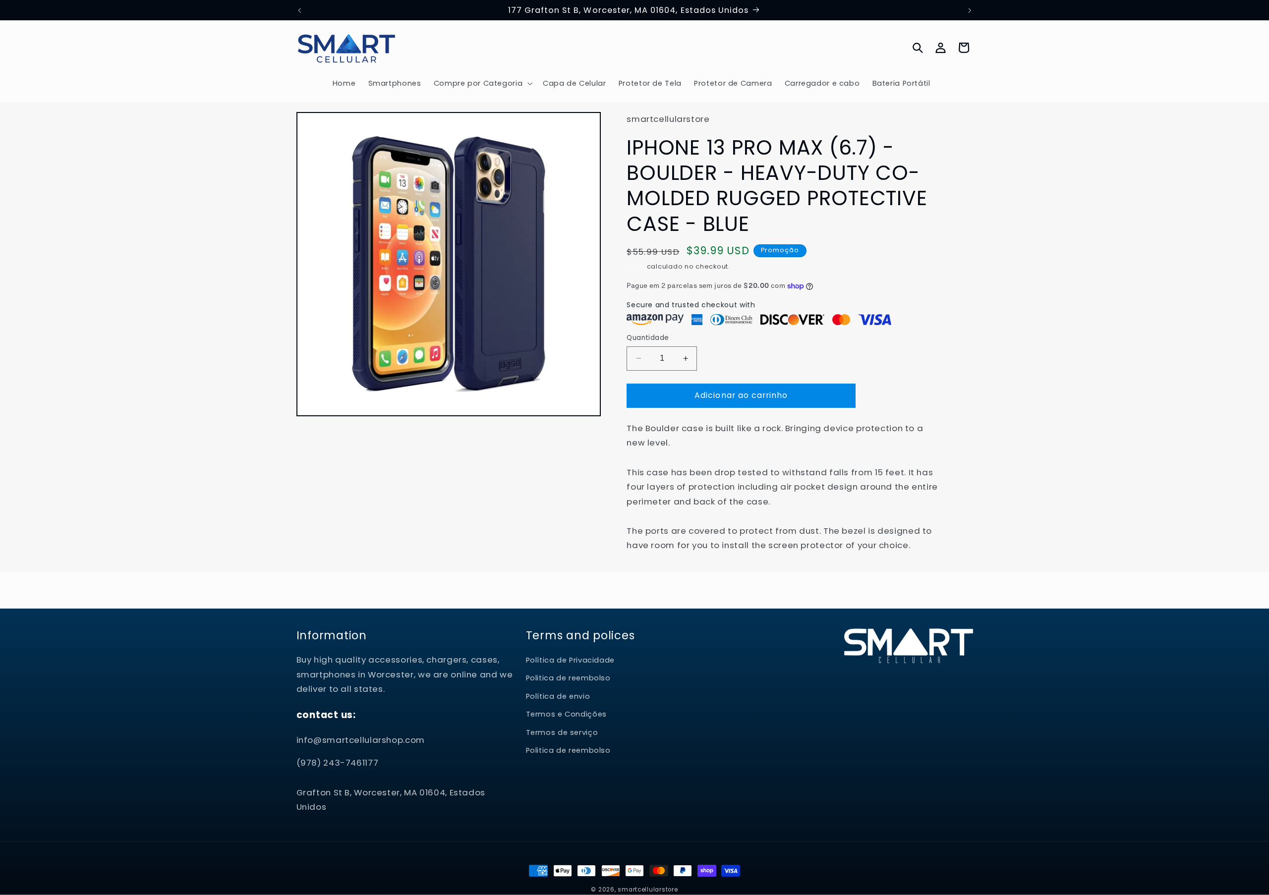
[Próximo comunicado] (970, 10)
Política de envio (558, 696)
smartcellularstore (648, 890)
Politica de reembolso (568, 678)
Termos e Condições (566, 715)
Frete (636, 266)
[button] (482, 83)
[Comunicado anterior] (299, 10)
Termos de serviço (562, 732)
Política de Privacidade (570, 661)
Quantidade (648, 337)
